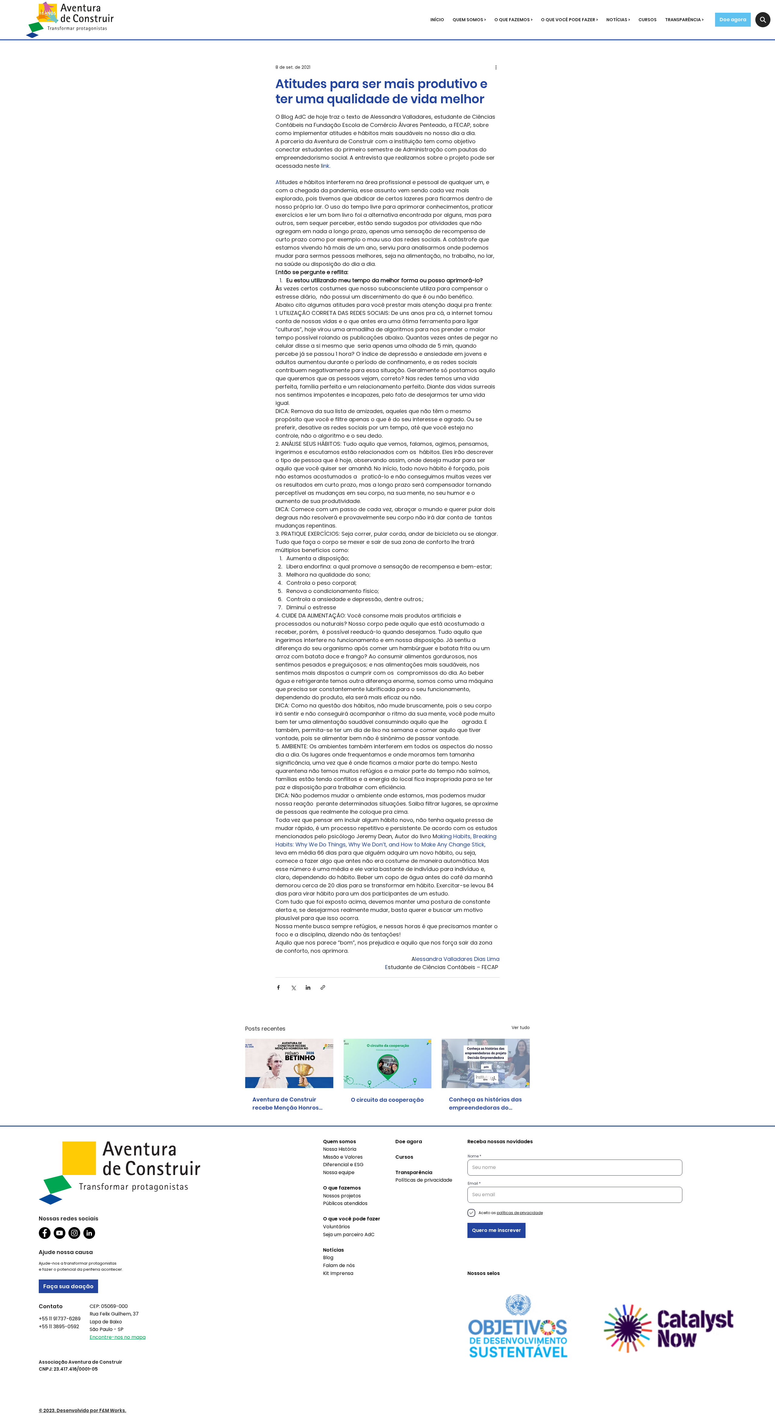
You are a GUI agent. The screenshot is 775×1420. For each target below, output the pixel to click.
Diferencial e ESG (343, 1164)
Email (473, 1183)
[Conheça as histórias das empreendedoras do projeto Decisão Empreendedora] (486, 1063)
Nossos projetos (342, 1195)
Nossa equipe (339, 1172)
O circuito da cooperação (387, 1100)
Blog (328, 1257)
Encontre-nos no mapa (118, 1337)
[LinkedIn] (89, 1233)
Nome (473, 1156)
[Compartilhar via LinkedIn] (308, 987)
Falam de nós (339, 1265)
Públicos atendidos (345, 1203)
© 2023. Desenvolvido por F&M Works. (82, 1410)
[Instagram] (74, 1233)
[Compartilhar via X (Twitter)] (293, 987)
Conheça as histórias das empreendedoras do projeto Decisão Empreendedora (485, 1104)
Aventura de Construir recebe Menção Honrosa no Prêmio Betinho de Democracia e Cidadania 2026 (288, 1104)
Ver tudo (521, 1027)
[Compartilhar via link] (323, 987)
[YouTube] (59, 1233)
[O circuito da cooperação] (388, 1063)
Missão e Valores (343, 1157)
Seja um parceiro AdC (348, 1234)
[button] (469, 20)
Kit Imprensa (338, 1273)
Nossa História (339, 1149)
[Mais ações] (496, 67)
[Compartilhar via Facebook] (278, 987)
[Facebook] (45, 1233)
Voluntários (336, 1226)
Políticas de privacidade (423, 1180)
